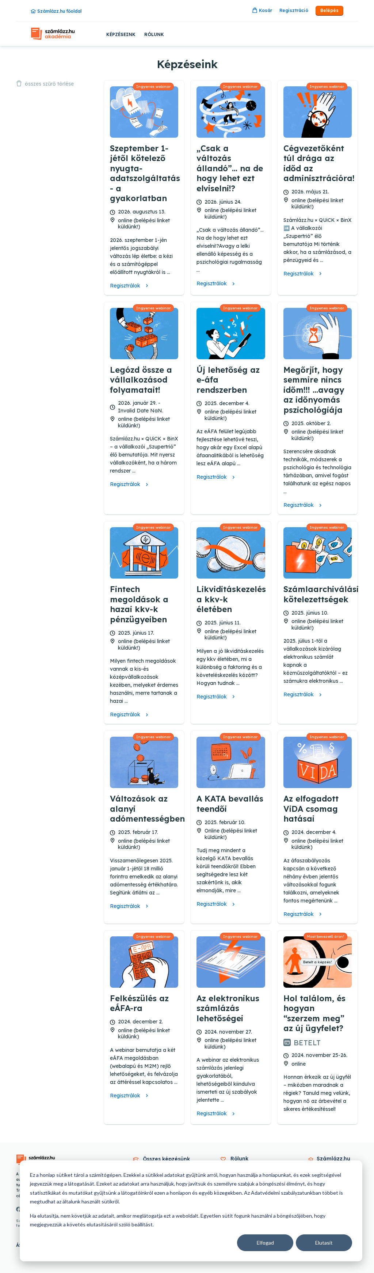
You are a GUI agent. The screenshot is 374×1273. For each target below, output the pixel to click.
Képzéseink (121, 34)
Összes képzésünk (166, 1159)
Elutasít (324, 1242)
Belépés (329, 10)
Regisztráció (293, 10)
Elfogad (265, 1242)
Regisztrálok (125, 285)
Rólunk (154, 34)
